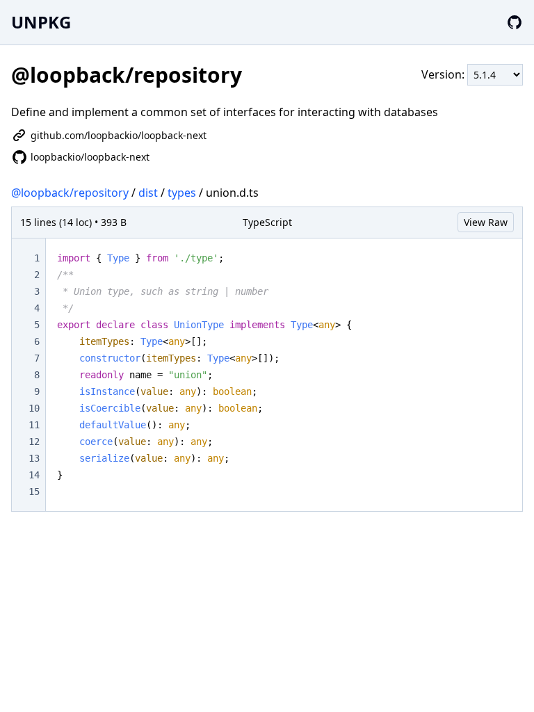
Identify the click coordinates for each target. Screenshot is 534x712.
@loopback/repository (70, 192)
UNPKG (41, 21)
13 (34, 458)
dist (148, 192)
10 (34, 408)
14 (34, 474)
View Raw (486, 222)
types (182, 192)
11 (34, 424)
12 (34, 441)
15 (34, 491)
